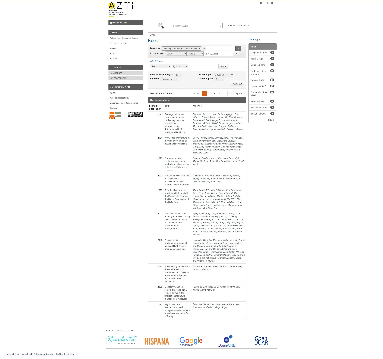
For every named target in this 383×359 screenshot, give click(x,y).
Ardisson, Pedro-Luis (202, 269)
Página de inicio (119, 22)
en (266, 2)
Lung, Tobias (205, 146)
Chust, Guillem (218, 114)
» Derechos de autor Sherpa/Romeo (123, 103)
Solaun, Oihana (224, 178)
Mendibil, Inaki (199, 126)
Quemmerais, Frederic (203, 307)
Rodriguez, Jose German (258, 72)
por (203, 48)
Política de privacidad (44, 354)
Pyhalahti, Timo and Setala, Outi (226, 201)
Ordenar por (205, 74)
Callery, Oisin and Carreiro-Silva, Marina (217, 244)
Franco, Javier (258, 80)
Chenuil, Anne (235, 117)
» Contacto (112, 108)
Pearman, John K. (201, 114)
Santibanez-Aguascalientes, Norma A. (211, 266)
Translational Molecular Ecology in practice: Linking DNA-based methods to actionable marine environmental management (177, 221)
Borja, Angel (198, 120)
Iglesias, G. (204, 181)
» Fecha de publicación (117, 43)
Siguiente (239, 93)
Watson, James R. (218, 117)
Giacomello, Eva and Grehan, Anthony (211, 248)
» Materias (112, 58)
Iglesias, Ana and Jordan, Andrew (221, 143)
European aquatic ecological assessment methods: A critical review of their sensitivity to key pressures (177, 164)
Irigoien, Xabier (234, 123)
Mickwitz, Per (204, 149)
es (272, 2)
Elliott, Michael (258, 101)
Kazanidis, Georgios (202, 239)
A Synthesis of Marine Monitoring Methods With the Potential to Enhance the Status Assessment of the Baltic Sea (177, 196)
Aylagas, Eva (232, 114)
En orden (154, 78)
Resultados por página (162, 74)
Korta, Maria (216, 175)
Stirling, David (212, 254)
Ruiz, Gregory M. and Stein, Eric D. (217, 219)
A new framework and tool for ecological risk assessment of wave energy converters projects (177, 180)
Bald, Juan (216, 181)
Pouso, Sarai (199, 286)
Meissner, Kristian (201, 201)
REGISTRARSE (120, 78)
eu (261, 2)
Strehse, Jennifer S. (202, 204)
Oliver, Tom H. (199, 137)
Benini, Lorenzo (215, 137)
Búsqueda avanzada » (238, 25)
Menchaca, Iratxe (207, 178)
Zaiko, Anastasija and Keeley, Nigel (216, 215)
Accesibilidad (13, 354)
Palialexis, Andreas (216, 257)
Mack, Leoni (198, 190)
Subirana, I (228, 175)
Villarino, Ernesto (201, 117)
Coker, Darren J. (207, 225)
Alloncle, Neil (233, 304)
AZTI (152, 35)
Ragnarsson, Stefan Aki (227, 251)
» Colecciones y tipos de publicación (123, 38)
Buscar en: (155, 48)
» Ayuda (111, 92)
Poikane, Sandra (201, 158)
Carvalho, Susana (235, 129)
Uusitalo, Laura (220, 204)
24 (230, 93)
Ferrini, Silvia (212, 286)
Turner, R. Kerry (227, 286)
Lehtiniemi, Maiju (232, 196)
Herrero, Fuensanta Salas (222, 158)
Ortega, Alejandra (227, 222)
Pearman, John (225, 231)
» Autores (112, 48)
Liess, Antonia (199, 198)
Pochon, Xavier (226, 213)
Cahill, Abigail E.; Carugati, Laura (221, 120)
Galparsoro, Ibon (201, 175)
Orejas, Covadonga (222, 239)
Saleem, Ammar (206, 228)
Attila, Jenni (211, 190)
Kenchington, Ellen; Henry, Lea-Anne (210, 242)
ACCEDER (117, 73)
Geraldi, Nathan (209, 222)
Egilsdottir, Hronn (227, 245)
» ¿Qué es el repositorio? (118, 97)
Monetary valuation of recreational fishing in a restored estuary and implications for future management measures (176, 292)
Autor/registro (206, 78)
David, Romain (219, 123)
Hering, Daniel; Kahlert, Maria (225, 193)
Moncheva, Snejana (217, 126)
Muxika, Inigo (257, 58)
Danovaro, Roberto (202, 123)
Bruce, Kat (226, 216)
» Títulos (111, 53)
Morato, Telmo (208, 251)
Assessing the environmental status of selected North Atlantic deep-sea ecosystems (176, 244)
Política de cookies (65, 354)
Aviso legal (27, 354)
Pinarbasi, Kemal (201, 304)
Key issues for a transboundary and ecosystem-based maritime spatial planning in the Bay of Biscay (177, 310)
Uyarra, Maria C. (217, 129)
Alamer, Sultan (222, 228)
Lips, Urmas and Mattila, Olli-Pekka (223, 198)
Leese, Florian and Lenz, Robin (208, 196)
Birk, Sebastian (210, 207)
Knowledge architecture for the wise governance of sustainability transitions (177, 140)
